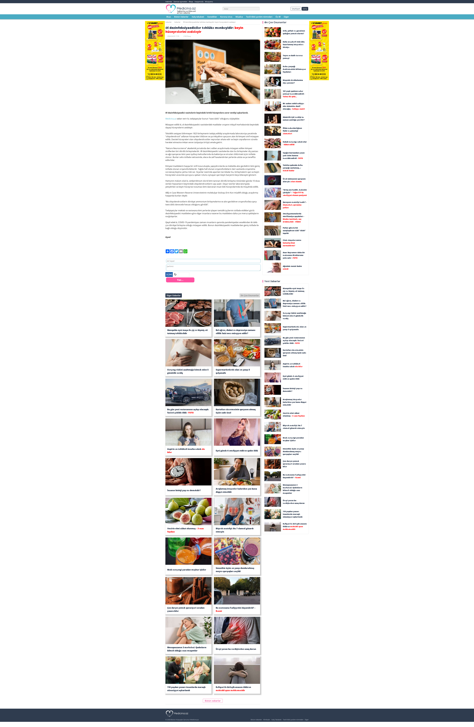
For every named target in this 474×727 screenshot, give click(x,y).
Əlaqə (191, 1)
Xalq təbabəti (198, 16)
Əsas (168, 16)
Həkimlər (168, 1)
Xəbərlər (168, 22)
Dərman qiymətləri (180, 1)
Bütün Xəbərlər (181, 16)
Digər (286, 16)
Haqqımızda (199, 1)
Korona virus (226, 16)
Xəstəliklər (212, 16)
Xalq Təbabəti (276, 720)
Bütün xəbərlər (213, 700)
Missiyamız (209, 1)
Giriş (305, 9)
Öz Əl (278, 16)
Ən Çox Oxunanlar (250, 295)
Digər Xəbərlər (174, 295)
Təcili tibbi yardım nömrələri (259, 16)
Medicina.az (171, 118)
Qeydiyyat (296, 9)
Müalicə (239, 16)
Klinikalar (266, 720)
